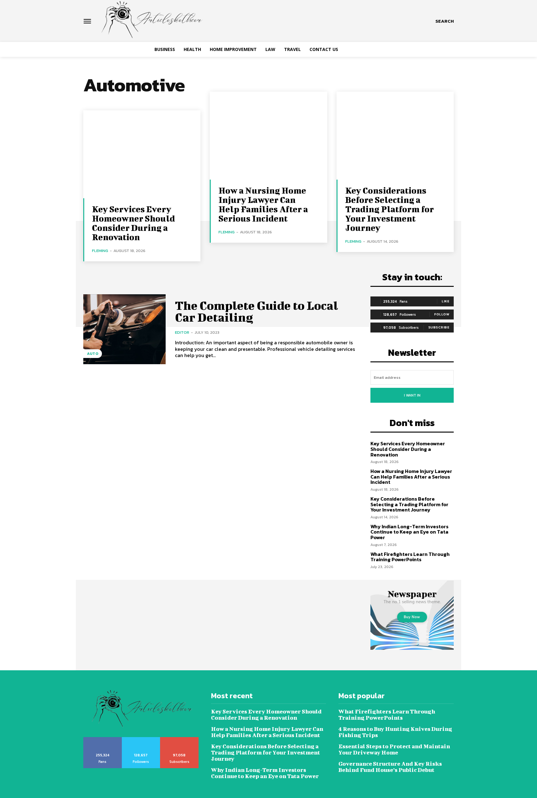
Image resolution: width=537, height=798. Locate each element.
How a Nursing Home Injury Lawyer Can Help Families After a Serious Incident (263, 204)
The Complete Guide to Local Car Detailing (256, 311)
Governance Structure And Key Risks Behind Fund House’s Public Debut (390, 766)
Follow (441, 314)
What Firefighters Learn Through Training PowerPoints (410, 556)
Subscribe (439, 327)
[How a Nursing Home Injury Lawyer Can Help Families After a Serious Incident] (268, 136)
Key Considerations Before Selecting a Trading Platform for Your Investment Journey (389, 209)
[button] (444, 21)
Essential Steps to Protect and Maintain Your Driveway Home (394, 749)
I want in (412, 395)
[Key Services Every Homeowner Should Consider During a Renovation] (141, 154)
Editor (182, 332)
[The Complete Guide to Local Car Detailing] (124, 329)
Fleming (100, 251)
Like (445, 301)
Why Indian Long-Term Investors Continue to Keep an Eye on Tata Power (409, 532)
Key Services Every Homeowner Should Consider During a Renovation (133, 223)
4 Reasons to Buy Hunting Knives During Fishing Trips (395, 732)
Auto (92, 353)
